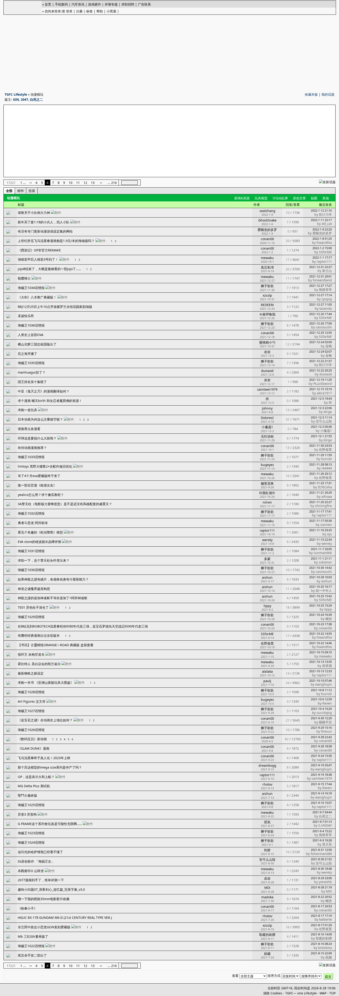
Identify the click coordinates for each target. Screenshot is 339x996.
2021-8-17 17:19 (321, 916)
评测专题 (111, 4)
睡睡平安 (325, 722)
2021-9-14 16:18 (321, 793)
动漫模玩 (13, 198)
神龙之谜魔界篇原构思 (34, 588)
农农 (267, 352)
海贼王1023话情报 (31, 833)
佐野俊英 (325, 449)
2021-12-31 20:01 (320, 276)
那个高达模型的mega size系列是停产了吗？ (50, 767)
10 (70, 182)
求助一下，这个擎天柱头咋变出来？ (43, 560)
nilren (267, 502)
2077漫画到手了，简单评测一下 (41, 880)
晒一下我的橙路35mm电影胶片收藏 (43, 899)
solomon (325, 562)
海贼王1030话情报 (31, 570)
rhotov (267, 784)
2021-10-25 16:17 (320, 587)
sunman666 (323, 553)
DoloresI (267, 417)
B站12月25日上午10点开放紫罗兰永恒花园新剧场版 (55, 306)
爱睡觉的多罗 (267, 229)
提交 (328, 976)
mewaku (267, 258)
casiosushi (324, 327)
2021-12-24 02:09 (320, 342)
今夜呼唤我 (267, 314)
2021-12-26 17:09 (320, 323)
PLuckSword (322, 383)
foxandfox (324, 242)
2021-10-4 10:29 (321, 709)
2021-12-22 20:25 (320, 370)
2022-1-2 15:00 (322, 248)
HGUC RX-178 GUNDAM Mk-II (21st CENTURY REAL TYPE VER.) (65, 917)
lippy (267, 606)
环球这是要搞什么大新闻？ (37, 438)
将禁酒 (327, 665)
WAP (323, 993)
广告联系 (144, 4)
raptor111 (324, 261)
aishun (267, 577)
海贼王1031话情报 (31, 551)
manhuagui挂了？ (31, 372)
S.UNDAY (325, 825)
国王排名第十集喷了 (32, 382)
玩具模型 (261, 198)
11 (78, 182)
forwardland (322, 280)
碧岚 (267, 822)
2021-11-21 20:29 (320, 493)
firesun (326, 731)
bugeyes (267, 465)
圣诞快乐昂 (26, 316)
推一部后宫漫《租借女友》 (37, 485)
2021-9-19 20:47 (321, 765)
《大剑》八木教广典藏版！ (37, 297)
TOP (332, 993)
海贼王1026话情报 (31, 730)
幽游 (328, 618)
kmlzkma (325, 948)
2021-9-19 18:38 (321, 775)
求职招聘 (127, 4)
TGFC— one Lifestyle (301, 993)
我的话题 (327, 94)
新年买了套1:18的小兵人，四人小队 (43, 222)
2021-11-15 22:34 (320, 540)
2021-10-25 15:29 (320, 605)
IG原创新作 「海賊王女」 (36, 861)
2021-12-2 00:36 (321, 427)
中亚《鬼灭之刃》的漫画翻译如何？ (43, 391)
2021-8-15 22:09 (321, 953)
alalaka (267, 671)
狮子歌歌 (267, 286)
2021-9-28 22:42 (321, 737)
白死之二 (36, 99)
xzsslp (267, 295)
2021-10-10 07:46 (320, 681)
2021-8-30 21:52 (321, 859)
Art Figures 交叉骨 (31, 701)
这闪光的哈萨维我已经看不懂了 (40, 852)
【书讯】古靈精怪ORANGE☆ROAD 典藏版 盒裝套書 (55, 645)
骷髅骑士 (24, 278)
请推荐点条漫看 (29, 429)
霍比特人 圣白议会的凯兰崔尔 (39, 664)
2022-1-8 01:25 (322, 239)
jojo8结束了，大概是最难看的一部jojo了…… (49, 269)
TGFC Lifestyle (16, 94)
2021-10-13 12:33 (320, 671)
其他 (325, 198)
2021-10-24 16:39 (320, 615)
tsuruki (326, 459)
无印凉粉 (267, 436)
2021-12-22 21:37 (320, 361)
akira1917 (324, 393)
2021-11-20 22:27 (320, 502)
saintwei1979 (267, 389)
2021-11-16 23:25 (320, 530)
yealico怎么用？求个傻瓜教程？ (41, 494)
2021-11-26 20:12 (320, 474)
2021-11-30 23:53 (320, 446)
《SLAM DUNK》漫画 (33, 748)
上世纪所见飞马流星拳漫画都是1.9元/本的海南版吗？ (56, 241)
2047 (24, 99)
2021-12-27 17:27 (320, 286)
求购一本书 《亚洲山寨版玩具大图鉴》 (46, 682)
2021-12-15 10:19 (320, 389)
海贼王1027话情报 (31, 711)
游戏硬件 (94, 4)
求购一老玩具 (27, 410)
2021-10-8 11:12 (321, 690)
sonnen (326, 524)
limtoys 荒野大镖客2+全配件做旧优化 (45, 466)
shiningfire (323, 506)
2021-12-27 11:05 (320, 304)
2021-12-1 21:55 (321, 436)
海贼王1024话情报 (31, 842)
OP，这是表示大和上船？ (36, 777)
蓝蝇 (328, 346)
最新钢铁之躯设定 (31, 673)
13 (93, 182)
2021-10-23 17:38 (320, 624)
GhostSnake (267, 220)
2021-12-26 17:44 (320, 314)
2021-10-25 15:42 (320, 596)
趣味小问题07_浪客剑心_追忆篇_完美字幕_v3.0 (51, 889)
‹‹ (31, 182)
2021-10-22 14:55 (320, 634)
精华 (20, 191)
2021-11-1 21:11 (321, 558)
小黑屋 (111, 11)
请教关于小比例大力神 (34, 212)
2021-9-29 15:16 (321, 728)
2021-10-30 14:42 (320, 568)
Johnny (267, 408)
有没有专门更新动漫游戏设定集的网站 (45, 231)
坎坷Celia (325, 487)
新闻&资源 (242, 198)
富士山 (327, 270)
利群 (267, 850)
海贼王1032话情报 (31, 513)
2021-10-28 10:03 (320, 577)
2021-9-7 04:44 (322, 812)
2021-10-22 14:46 (320, 643)
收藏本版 (311, 94)
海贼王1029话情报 (31, 617)
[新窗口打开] (8, 213)
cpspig (326, 299)
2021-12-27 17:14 (320, 295)
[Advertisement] (169, 52)
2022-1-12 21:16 (321, 210)
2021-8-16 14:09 (321, 934)
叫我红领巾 (267, 493)
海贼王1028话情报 (31, 692)
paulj (267, 681)
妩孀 (267, 953)
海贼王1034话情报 (31, 288)
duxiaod (267, 370)
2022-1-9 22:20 (322, 229)
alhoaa (326, 496)
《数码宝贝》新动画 (32, 739)
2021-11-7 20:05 (321, 549)
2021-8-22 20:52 (321, 897)
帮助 (99, 11)
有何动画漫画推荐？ (32, 447)
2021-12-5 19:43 (321, 399)
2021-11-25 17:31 (320, 483)
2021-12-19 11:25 (320, 380)
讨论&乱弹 (280, 198)
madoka (267, 897)
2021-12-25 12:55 (320, 333)
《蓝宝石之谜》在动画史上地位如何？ (45, 720)
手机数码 (61, 4)
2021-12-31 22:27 (320, 267)
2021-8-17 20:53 (321, 906)
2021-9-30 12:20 (321, 718)
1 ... (23, 182)
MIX (267, 887)
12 (85, 182)
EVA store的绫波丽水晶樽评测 (39, 541)
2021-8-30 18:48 (321, 869)
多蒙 (267, 559)
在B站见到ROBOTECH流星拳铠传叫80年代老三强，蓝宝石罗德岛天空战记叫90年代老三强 (83, 626)
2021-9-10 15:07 (321, 803)
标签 (89, 11)
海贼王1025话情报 (31, 805)
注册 (79, 11)
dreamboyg (267, 765)
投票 (32, 191)
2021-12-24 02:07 (320, 352)
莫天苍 (327, 844)
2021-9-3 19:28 (322, 840)
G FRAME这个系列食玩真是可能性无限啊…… (50, 824)
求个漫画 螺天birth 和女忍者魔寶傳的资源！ (50, 400)
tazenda (325, 308)
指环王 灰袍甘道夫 (31, 654)
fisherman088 (321, 854)
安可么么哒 (324, 421)
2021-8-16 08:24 (321, 944)
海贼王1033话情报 (31, 457)
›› (101, 182)
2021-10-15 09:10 (320, 652)
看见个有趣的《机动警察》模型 (40, 532)
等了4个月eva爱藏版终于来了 (39, 476)
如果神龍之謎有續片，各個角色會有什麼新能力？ (53, 579)
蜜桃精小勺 (267, 342)
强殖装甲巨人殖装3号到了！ (38, 259)
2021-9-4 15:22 (322, 831)
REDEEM (267, 305)
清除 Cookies (272, 993)
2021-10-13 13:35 (320, 662)
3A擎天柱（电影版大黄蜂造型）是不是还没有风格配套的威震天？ (65, 504)
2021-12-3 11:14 (321, 417)
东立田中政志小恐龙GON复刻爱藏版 (44, 927)
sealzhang (267, 211)
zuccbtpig (324, 712)
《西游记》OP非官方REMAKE (39, 250)
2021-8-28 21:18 (321, 887)
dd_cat (327, 223)
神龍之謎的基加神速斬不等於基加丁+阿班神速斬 (52, 598)
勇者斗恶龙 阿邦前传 (33, 523)
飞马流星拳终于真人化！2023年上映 (44, 758)
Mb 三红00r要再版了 (33, 936)
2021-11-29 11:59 (320, 455)
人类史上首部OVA (30, 335)
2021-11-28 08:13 (320, 464)
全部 (9, 191)
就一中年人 (324, 590)
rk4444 (326, 468)
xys (329, 534)
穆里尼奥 (267, 483)
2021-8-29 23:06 (321, 878)
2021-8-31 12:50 (321, 850)
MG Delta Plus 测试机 (34, 786)
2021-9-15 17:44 (321, 784)
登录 (69, 11)
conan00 (267, 239)
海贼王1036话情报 (31, 325)
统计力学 (325, 214)
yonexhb (325, 882)
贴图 (314, 198)
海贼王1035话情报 (31, 363)
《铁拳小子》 (27, 908)
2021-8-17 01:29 (321, 925)
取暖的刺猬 (267, 934)
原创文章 (299, 198)
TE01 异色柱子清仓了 (33, 607)
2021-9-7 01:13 (322, 822)
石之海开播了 (27, 353)
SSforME (325, 252)
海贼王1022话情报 (31, 946)
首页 (48, 4)
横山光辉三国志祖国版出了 (37, 344)
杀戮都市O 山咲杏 (31, 871)
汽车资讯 (77, 4)
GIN (16, 99)
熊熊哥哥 (325, 289)
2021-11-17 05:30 (320, 521)
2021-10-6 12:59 (321, 699)
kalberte (325, 919)
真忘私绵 (267, 267)
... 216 (112, 182)
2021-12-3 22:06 (321, 408)
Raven (327, 703)
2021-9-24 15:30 (321, 756)
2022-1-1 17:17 (322, 257)
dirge (328, 412)
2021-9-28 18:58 (321, 746)
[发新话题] (327, 182)
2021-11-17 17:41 (320, 511)
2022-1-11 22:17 (321, 220)
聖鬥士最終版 (27, 795)
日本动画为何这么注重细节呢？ (40, 419)
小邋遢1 (267, 427)
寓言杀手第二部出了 (32, 955)
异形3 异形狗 (27, 814)
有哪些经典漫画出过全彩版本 (39, 635)
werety (267, 540)
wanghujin (323, 684)
